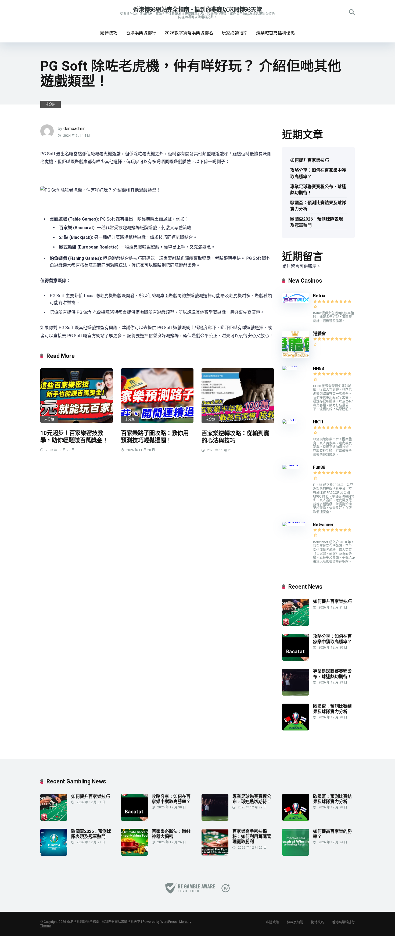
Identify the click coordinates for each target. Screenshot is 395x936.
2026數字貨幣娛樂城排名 (189, 32)
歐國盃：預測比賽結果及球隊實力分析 (318, 205)
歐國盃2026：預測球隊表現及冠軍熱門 (316, 222)
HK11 (318, 421)
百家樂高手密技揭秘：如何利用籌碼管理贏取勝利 (251, 836)
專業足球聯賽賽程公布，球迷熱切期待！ (318, 189)
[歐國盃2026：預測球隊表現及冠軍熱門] (53, 854)
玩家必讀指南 (234, 32)
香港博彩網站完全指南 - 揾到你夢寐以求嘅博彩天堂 (197, 9)
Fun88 (319, 467)
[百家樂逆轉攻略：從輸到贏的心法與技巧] (238, 395)
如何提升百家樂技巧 (309, 160)
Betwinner (323, 524)
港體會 (319, 333)
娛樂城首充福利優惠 (275, 32)
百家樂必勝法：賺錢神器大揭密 (171, 834)
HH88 (318, 368)
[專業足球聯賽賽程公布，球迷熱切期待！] (295, 694)
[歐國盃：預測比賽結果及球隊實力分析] (295, 729)
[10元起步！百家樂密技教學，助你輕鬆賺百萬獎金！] (76, 395)
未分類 (50, 104)
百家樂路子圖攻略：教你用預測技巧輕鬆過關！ (155, 437)
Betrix (319, 295)
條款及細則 (295, 922)
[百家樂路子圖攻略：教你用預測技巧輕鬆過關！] (157, 395)
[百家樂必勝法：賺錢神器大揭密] (134, 854)
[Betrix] (295, 301)
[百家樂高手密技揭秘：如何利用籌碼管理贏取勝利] (215, 854)
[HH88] (289, 365)
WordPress (168, 922)
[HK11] (289, 419)
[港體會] (295, 356)
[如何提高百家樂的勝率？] (295, 854)
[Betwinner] (293, 521)
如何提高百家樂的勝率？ (332, 834)
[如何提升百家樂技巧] (295, 624)
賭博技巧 (108, 32)
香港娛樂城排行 (141, 32)
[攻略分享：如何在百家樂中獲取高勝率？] (295, 659)
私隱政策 (272, 922)
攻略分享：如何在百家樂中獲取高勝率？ (318, 173)
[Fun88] (290, 464)
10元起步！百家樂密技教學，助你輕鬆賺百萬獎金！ (74, 437)
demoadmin (74, 128)
